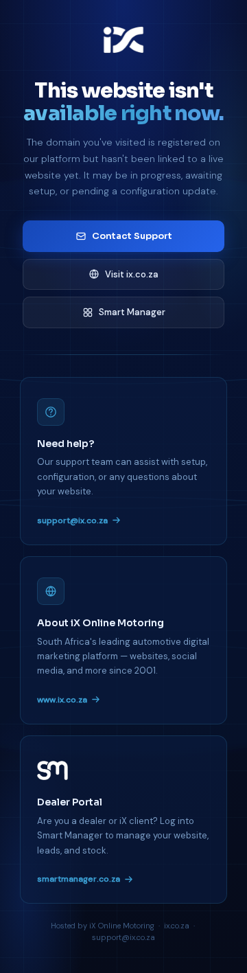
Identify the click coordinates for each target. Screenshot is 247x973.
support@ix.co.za (72, 520)
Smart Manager (132, 312)
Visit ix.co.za (131, 274)
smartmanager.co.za (78, 878)
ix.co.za (176, 925)
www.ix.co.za (62, 699)
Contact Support (132, 236)
